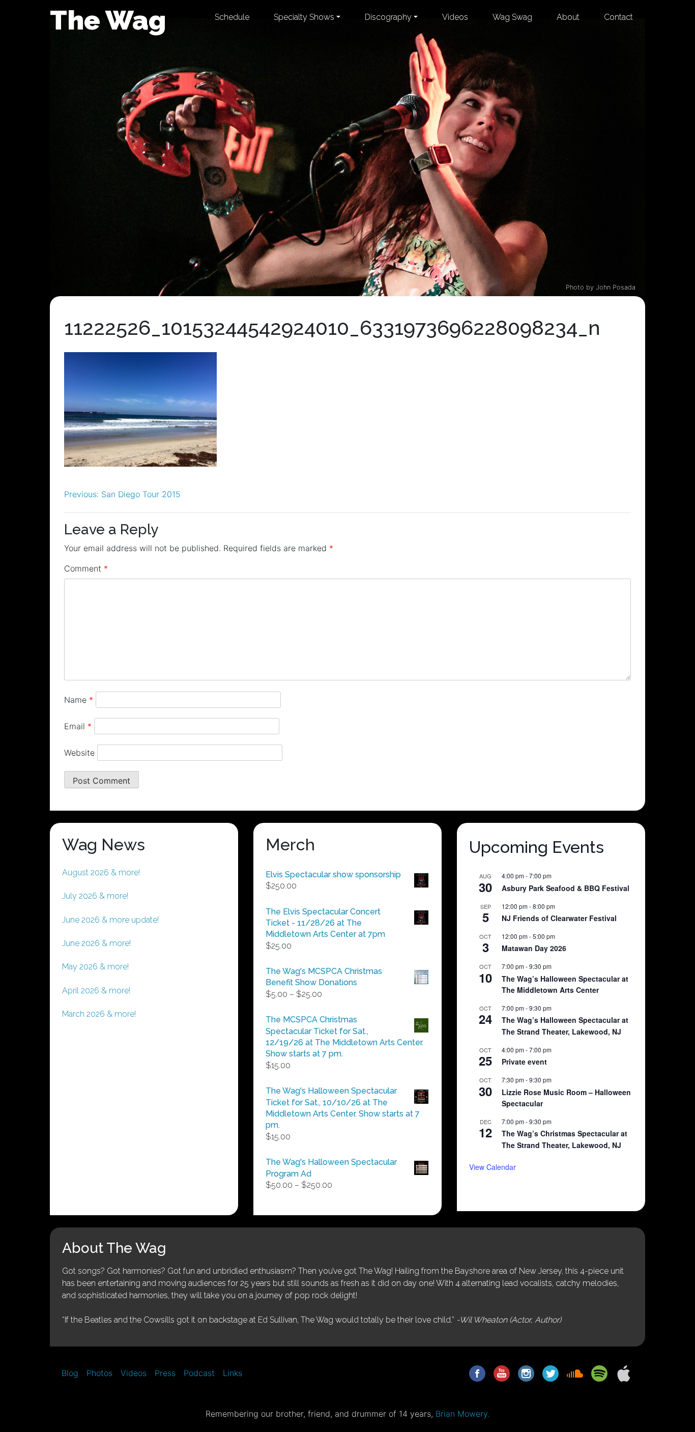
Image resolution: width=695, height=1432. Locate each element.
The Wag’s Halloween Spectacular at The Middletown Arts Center (565, 984)
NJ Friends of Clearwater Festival (559, 918)
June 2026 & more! (96, 943)
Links (232, 1373)
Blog (70, 1373)
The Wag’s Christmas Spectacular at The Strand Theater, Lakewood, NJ (564, 1139)
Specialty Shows (304, 17)
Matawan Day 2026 (534, 948)
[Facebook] (477, 1372)
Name (78, 700)
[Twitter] (550, 1372)
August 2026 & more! (101, 872)
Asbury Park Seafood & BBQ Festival (565, 888)
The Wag (108, 20)
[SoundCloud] (575, 1372)
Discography (388, 17)
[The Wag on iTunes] (624, 1372)
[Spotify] (599, 1372)
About (568, 17)
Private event (524, 1061)
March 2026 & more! (99, 1014)
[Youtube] (502, 1372)
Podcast (199, 1373)
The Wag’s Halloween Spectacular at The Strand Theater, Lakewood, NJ (565, 1026)
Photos (99, 1373)
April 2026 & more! (96, 990)
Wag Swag (512, 17)
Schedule (232, 17)
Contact (618, 17)
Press (165, 1373)
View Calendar (492, 1167)
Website (79, 753)
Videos (455, 17)
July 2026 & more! (95, 896)
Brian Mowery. (462, 1414)
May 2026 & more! (95, 966)
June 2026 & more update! (110, 920)
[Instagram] (526, 1372)
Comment (86, 568)
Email (78, 726)
